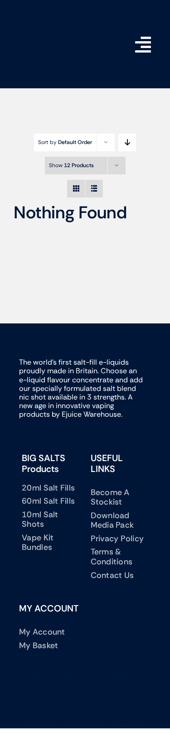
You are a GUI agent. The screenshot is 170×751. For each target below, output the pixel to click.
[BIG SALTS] (50, 16)
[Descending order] (127, 142)
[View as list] (94, 188)
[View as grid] (76, 188)
